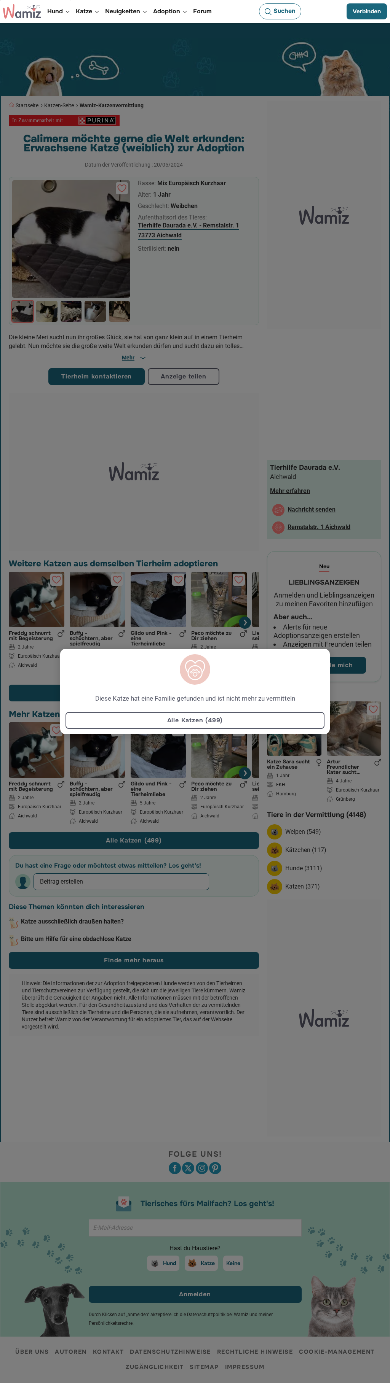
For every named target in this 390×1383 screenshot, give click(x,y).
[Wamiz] (22, 11)
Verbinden (367, 11)
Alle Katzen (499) (195, 720)
